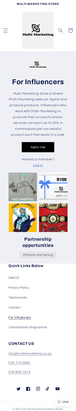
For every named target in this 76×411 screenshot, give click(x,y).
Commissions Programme (27, 327)
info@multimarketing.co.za (30, 353)
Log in (38, 165)
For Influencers (19, 317)
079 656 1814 (19, 372)
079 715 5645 (19, 362)
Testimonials (17, 297)
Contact (14, 307)
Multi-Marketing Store (32, 409)
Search (13, 277)
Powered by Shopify (53, 409)
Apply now (38, 147)
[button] (5, 30)
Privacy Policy (18, 287)
